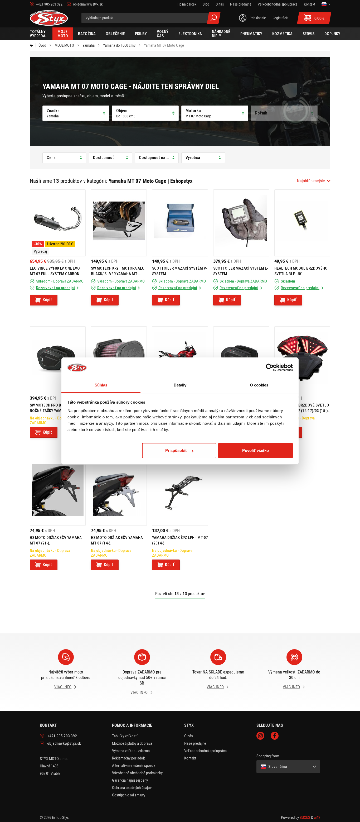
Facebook (275, 736)
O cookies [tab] (259, 385)
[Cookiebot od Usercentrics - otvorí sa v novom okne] (270, 368)
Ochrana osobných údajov (132, 787)
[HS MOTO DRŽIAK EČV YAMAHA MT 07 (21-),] (58, 492)
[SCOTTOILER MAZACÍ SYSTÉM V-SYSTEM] (180, 222)
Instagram (260, 736)
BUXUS (305, 817)
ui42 (317, 817)
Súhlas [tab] (101, 385)
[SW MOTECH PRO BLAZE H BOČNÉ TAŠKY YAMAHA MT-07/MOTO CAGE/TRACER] (58, 359)
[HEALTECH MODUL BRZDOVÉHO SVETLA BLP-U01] (302, 222)
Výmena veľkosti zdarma (131, 750)
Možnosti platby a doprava (132, 743)
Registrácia (281, 18)
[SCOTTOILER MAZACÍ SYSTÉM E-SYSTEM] (241, 222)
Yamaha (88, 45)
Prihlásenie (258, 18)
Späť (33, 45)
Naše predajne (195, 743)
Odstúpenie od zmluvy (128, 795)
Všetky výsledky (214, 18)
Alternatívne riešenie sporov (133, 765)
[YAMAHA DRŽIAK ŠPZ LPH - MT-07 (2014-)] (180, 492)
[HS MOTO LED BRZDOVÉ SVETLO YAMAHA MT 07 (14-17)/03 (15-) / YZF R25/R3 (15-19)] (302, 359)
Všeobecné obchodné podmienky (137, 773)
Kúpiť (47, 299)
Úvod (42, 45)
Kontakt (190, 758)
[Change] (326, 4)
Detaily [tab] (180, 385)
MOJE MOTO (64, 45)
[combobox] (313, 181)
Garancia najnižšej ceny (130, 780)
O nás (188, 736)
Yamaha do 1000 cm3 (119, 45)
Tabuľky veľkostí (125, 736)
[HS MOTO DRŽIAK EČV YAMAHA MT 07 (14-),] (119, 492)
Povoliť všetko (255, 450)
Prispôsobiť (176, 450)
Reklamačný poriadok (128, 758)
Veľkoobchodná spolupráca (205, 750)
